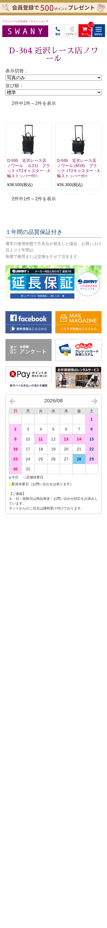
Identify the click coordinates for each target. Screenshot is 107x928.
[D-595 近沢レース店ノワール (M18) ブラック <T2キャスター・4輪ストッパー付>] (78, 140)
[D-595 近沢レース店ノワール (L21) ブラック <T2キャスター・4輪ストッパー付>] (28, 140)
